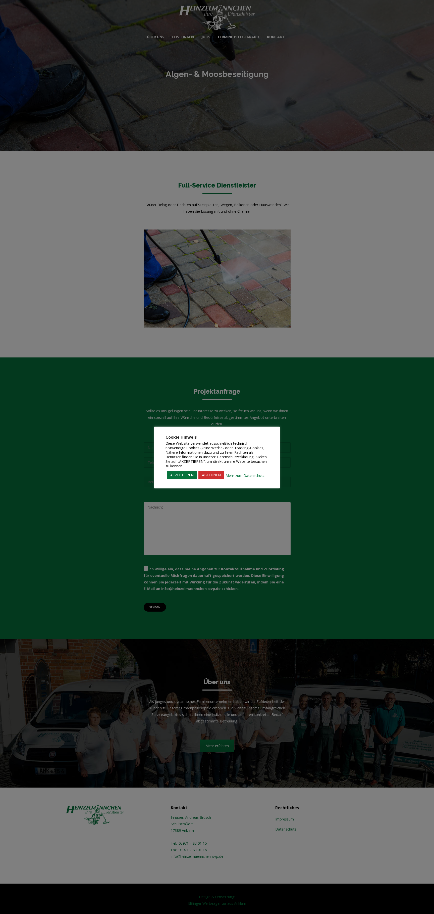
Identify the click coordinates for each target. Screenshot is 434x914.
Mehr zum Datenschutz (245, 475)
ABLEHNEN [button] (211, 475)
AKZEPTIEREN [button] (182, 475)
